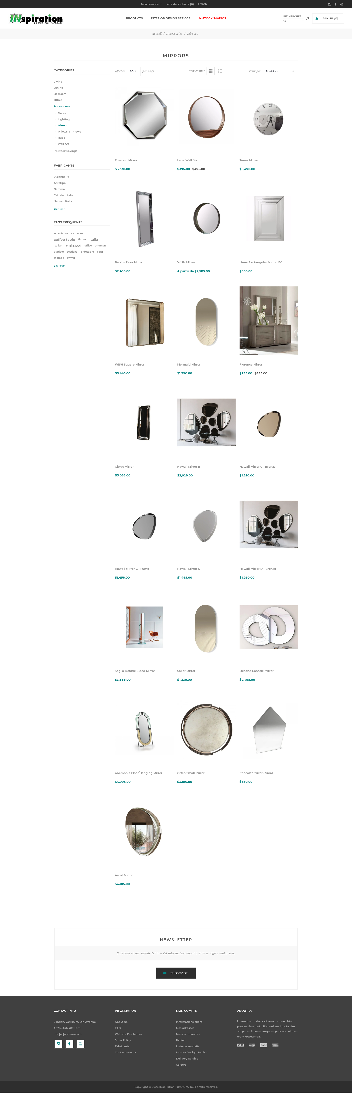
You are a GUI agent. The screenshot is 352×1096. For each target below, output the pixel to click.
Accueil (157, 33)
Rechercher (308, 18)
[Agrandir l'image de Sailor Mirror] (206, 627)
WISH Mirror (186, 262)
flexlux (82, 239)
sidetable (87, 251)
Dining (58, 87)
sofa (100, 252)
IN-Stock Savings (65, 150)
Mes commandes (188, 1034)
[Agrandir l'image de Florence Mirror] (269, 321)
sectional (72, 251)
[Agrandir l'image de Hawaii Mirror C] (206, 525)
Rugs (61, 137)
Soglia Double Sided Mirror (135, 671)
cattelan (77, 233)
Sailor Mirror (186, 671)
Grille (211, 71)
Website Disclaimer (128, 1034)
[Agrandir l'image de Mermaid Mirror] (206, 321)
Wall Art (63, 143)
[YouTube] (80, 1044)
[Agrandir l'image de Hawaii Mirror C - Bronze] (269, 423)
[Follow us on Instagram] (58, 1044)
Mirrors (62, 125)
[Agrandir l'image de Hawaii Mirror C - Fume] (144, 525)
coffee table (64, 240)
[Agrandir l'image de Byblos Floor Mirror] (144, 218)
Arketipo (60, 183)
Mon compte (149, 4)
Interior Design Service (191, 1052)
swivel (71, 257)
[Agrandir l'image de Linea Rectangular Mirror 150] (269, 218)
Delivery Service (187, 1058)
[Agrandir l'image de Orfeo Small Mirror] (206, 729)
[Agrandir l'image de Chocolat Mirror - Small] (269, 729)
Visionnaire (61, 176)
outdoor (59, 251)
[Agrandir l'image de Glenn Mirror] (144, 423)
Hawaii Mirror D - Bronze (258, 569)
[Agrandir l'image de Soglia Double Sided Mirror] (144, 627)
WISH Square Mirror (129, 364)
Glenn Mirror (124, 466)
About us (121, 1021)
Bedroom (60, 93)
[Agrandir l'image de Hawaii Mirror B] (206, 423)
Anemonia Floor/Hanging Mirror (138, 773)
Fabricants (122, 1046)
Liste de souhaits (188, 1046)
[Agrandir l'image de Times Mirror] (269, 116)
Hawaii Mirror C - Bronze (258, 466)
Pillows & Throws (69, 131)
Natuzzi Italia (63, 201)
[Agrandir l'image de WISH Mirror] (206, 218)
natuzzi (73, 245)
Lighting (64, 119)
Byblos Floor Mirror (129, 262)
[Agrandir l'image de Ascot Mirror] (144, 831)
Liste (220, 71)
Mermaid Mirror (188, 364)
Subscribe (179, 973)
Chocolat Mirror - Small (257, 773)
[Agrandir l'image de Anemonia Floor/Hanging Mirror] (144, 729)
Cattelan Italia (63, 195)
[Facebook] (69, 1044)
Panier (180, 1040)
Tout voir (59, 265)
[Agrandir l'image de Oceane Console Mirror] (269, 627)
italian (58, 245)
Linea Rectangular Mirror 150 (261, 262)
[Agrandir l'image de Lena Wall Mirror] (206, 116)
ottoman (100, 245)
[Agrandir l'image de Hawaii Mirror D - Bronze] (269, 525)
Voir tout (59, 209)
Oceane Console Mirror (257, 671)
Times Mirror (249, 160)
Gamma (59, 189)
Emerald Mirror (126, 160)
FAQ (118, 1028)
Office (58, 100)
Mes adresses (185, 1028)
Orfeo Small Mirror (191, 773)
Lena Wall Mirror (189, 160)
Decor (62, 113)
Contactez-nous (126, 1052)
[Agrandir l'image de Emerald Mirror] (144, 116)
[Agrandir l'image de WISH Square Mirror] (144, 321)
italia (93, 240)
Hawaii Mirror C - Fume (132, 569)
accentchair (61, 233)
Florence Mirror (251, 364)
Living (58, 81)
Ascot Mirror (124, 875)
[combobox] (293, 16)
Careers (181, 1064)
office (88, 245)
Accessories (62, 106)
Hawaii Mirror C (188, 569)
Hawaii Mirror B (188, 466)
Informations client (189, 1021)
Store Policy (123, 1040)
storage (59, 257)
